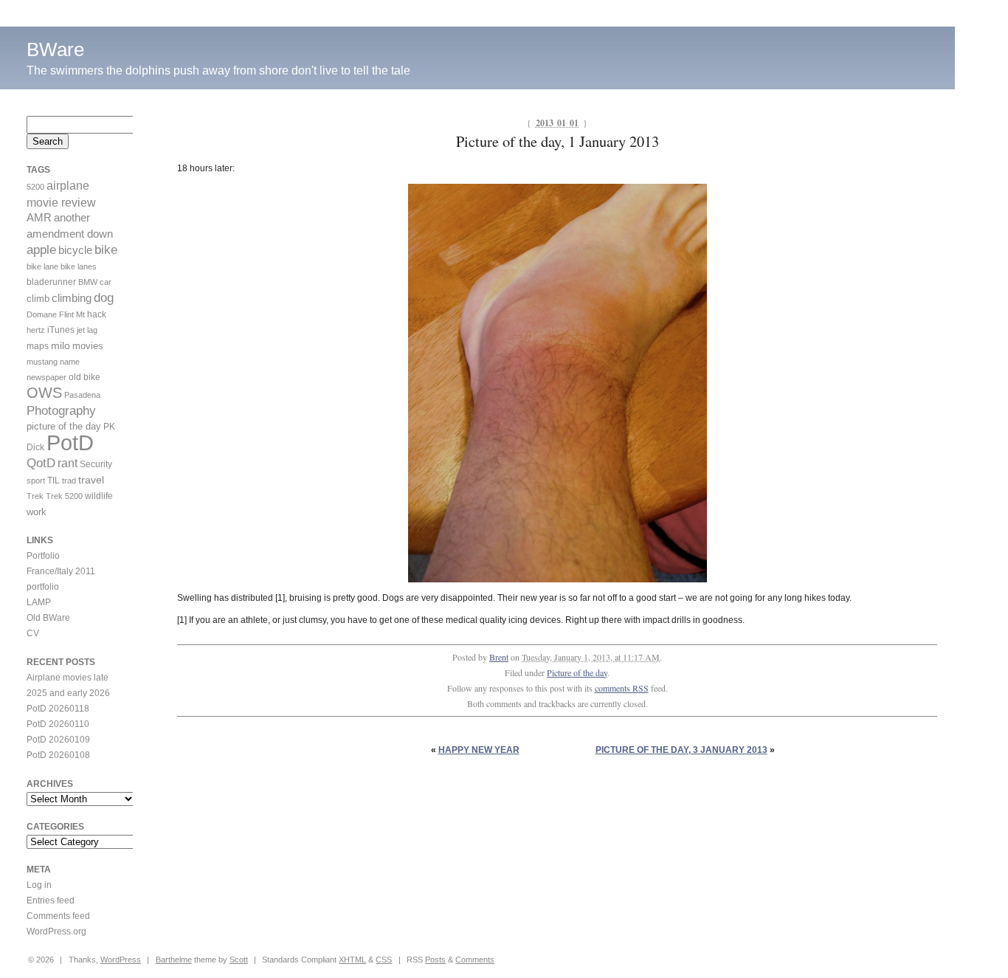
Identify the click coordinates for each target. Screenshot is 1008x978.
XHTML (352, 959)
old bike (84, 377)
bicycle (75, 250)
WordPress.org (56, 931)
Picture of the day (577, 672)
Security (96, 464)
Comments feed (58, 916)
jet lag (87, 330)
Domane (42, 314)
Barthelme (174, 959)
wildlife (99, 496)
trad (69, 480)
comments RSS (622, 688)
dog (104, 298)
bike (105, 250)
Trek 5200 (64, 496)
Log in (39, 885)
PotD (70, 442)
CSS (384, 959)
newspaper (46, 377)
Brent (498, 657)
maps (38, 346)
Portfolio (43, 556)
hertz (36, 330)
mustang (42, 361)
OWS (44, 393)
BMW (87, 282)
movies (87, 345)
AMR (39, 218)
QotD (41, 463)
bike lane (42, 266)
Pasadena (82, 394)
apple (41, 250)
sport (36, 480)
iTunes (61, 330)
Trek (35, 496)
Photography (61, 411)
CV (33, 633)
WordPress (120, 959)
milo (60, 345)
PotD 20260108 (58, 755)
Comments (474, 959)
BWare (55, 49)
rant (67, 463)
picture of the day (64, 426)
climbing (72, 298)
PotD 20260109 (58, 739)
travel (91, 480)
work (36, 511)
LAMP (39, 602)
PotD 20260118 (58, 708)
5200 (35, 186)
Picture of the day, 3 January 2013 (681, 750)
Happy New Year (478, 750)
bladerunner (51, 282)
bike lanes (79, 266)
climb (38, 298)
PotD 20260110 (58, 724)
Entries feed (51, 900)
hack (96, 314)
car (105, 282)
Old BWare (48, 618)
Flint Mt (72, 314)
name (70, 361)
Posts (435, 959)
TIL (53, 480)
